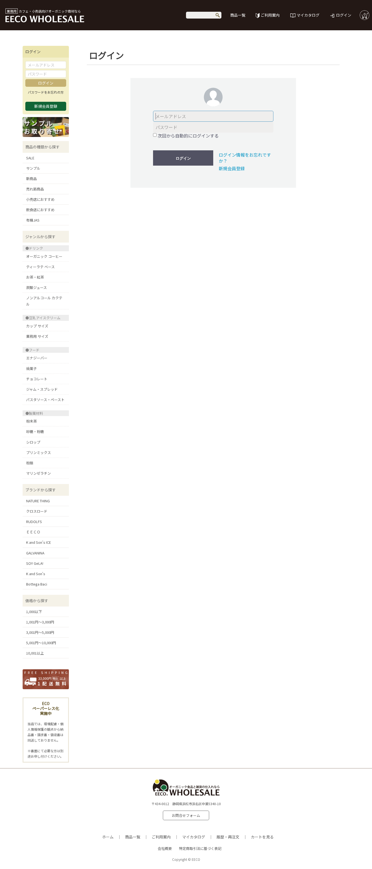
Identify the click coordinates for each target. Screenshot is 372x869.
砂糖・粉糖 (35, 431)
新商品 (31, 178)
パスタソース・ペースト (45, 399)
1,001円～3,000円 (40, 622)
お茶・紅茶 (35, 277)
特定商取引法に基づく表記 (200, 848)
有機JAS (32, 220)
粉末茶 (31, 421)
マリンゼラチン (38, 473)
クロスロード (36, 511)
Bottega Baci (36, 584)
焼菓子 (31, 368)
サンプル (33, 168)
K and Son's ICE (38, 542)
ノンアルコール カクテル (44, 301)
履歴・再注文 (228, 837)
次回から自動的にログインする (188, 136)
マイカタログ (308, 15)
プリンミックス (38, 452)
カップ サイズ (37, 326)
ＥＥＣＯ (33, 531)
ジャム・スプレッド (42, 389)
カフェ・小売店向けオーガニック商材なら (44, 11)
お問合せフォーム (186, 815)
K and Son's (35, 573)
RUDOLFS (34, 521)
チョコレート (36, 378)
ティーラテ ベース (40, 266)
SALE (30, 157)
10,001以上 (35, 653)
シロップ (33, 442)
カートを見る (262, 837)
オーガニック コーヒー (44, 256)
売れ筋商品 (35, 189)
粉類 (29, 462)
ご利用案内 (270, 15)
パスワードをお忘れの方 (46, 92)
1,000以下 (34, 611)
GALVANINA (35, 553)
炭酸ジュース (36, 287)
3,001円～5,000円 (40, 632)
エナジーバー (36, 357)
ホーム (108, 837)
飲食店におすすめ (40, 209)
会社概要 (165, 848)
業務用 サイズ (37, 336)
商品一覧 (237, 15)
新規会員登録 (232, 168)
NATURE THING (38, 500)
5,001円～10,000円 (41, 642)
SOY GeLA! (34, 563)
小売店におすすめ (40, 199)
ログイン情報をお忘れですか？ (245, 157)
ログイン (343, 15)
